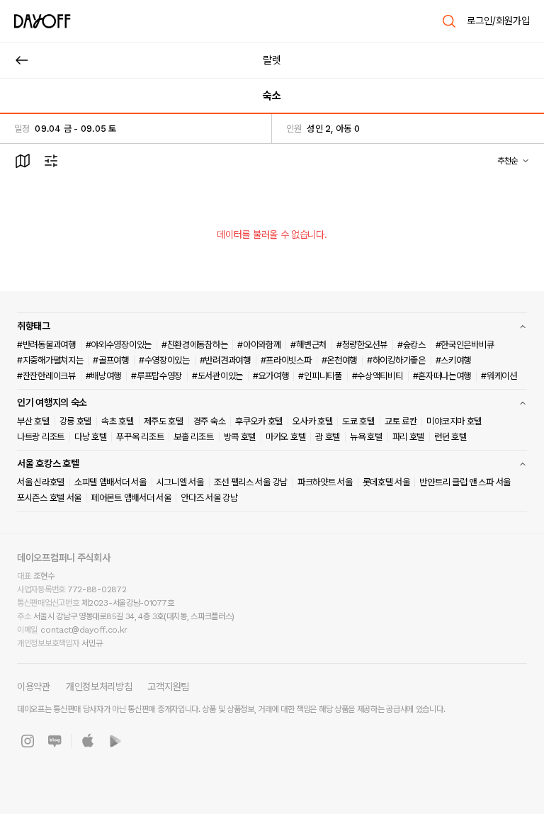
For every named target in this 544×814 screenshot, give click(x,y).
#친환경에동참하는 (194, 344)
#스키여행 (454, 360)
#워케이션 (499, 376)
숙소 (271, 95)
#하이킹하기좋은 (396, 360)
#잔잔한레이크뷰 (46, 376)
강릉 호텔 (76, 421)
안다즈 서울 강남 (209, 497)
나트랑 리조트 (40, 436)
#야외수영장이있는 (119, 344)
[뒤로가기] (22, 60)
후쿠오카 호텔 (259, 421)
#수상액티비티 (377, 376)
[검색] (449, 21)
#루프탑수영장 (156, 376)
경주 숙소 (209, 421)
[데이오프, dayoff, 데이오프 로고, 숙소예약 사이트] (42, 21)
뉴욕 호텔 (366, 436)
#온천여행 (340, 360)
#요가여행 (271, 376)
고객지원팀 (168, 686)
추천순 (507, 161)
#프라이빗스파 (286, 360)
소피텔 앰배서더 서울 (110, 482)
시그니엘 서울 (180, 482)
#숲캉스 (411, 344)
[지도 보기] (22, 160)
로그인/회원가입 (498, 20)
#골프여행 (111, 360)
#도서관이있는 (217, 376)
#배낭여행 (104, 376)
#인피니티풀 (319, 376)
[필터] (51, 160)
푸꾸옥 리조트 (140, 436)
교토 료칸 (401, 421)
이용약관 (33, 686)
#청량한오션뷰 (361, 344)
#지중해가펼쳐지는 (50, 360)
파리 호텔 (408, 436)
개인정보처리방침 (99, 686)
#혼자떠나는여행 (442, 376)
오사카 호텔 (312, 421)
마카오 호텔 (285, 436)
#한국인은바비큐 (465, 344)
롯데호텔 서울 (386, 482)
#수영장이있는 (164, 360)
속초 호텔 (117, 421)
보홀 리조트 (193, 436)
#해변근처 (308, 344)
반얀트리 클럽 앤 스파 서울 (465, 482)
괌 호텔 (327, 436)
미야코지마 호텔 (454, 421)
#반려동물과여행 (46, 344)
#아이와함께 (258, 344)
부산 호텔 (33, 421)
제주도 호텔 (163, 421)
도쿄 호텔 (358, 421)
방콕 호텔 (240, 436)
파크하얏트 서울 (325, 482)
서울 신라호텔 (40, 482)
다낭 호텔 (90, 436)
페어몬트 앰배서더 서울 (131, 497)
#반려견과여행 (225, 360)
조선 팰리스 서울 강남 (251, 482)
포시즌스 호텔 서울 (49, 497)
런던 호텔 (450, 436)
